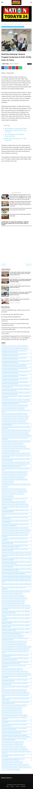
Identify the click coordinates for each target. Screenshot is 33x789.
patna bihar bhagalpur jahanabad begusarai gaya (14, 598)
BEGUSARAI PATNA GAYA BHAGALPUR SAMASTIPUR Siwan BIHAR (16, 400)
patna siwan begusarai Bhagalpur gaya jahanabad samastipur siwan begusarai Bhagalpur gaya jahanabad (16, 736)
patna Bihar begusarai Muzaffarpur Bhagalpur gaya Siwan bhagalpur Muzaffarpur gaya (16, 563)
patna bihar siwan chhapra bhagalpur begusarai (14, 690)
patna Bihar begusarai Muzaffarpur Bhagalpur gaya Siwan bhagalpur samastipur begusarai (16, 570)
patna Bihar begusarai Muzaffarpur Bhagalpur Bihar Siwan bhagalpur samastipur (15, 525)
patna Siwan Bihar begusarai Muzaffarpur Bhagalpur (15, 764)
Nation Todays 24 (21, 784)
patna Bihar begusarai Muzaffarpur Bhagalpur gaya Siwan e (16, 585)
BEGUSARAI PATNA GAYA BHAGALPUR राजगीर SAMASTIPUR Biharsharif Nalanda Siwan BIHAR (14, 351)
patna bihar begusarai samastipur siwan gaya (13, 596)
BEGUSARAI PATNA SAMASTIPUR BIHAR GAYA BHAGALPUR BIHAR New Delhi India (16, 456)
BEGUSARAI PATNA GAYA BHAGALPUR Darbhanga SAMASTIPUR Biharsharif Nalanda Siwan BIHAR (16, 373)
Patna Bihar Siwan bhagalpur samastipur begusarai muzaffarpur (14, 677)
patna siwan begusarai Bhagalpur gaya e (12, 713)
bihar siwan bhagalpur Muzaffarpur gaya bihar (13, 489)
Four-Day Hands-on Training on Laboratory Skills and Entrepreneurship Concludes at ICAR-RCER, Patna (20, 280)
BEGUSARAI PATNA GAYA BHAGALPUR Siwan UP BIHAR (13, 421)
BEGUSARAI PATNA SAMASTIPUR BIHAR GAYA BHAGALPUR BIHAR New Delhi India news (16, 460)
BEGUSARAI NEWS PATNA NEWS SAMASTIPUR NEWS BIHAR (14, 479)
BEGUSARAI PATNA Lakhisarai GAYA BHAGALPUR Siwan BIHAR (15, 448)
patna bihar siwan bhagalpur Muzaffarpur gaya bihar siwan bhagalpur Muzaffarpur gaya (15, 663)
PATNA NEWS (5, 705)
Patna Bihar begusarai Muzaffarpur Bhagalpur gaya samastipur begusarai (15, 543)
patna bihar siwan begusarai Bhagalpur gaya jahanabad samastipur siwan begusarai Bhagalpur (16, 633)
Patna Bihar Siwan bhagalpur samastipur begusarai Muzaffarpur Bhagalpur (14, 680)
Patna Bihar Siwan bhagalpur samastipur (12, 669)
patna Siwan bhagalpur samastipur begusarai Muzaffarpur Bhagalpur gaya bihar (13, 759)
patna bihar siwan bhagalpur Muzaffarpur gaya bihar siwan (15, 652)
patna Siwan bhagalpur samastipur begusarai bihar (14, 749)
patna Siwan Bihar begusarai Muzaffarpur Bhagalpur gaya (16, 767)
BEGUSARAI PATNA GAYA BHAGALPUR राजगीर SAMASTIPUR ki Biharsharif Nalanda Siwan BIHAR (14, 369)
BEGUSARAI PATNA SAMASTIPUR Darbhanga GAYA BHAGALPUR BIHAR (16, 469)
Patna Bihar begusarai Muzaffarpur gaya (12, 593)
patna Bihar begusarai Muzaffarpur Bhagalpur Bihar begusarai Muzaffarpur (15, 511)
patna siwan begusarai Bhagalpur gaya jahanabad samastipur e (14, 722)
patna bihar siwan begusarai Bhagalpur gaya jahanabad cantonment (16, 609)
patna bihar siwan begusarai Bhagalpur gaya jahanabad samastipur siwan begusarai (16, 630)
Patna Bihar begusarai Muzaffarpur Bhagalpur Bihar (15, 504)
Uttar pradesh (16, 769)
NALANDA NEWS (13, 494)
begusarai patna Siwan (7, 482)
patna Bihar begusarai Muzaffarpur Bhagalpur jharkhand (13, 588)
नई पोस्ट (3, 264)
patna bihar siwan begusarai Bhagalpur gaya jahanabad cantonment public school (16, 612)
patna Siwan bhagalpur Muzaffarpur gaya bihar (13, 747)
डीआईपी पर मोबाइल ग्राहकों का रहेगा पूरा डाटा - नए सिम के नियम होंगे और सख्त (15, 139)
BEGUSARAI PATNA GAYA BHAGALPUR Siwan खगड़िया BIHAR (14, 405)
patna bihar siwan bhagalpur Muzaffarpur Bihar (14, 642)
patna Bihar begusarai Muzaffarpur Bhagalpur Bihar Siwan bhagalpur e (15, 522)
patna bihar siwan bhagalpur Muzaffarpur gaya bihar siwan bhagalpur (15, 656)
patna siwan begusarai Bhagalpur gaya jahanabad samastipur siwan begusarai (14, 729)
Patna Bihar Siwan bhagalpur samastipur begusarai (14, 671)
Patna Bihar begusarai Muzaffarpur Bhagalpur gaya (15, 528)
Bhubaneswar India (25, 484)
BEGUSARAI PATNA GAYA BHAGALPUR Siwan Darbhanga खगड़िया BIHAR (16, 411)
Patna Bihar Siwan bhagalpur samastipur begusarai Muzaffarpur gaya (14, 684)
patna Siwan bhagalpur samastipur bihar (12, 762)
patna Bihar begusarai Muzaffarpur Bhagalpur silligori (15, 591)
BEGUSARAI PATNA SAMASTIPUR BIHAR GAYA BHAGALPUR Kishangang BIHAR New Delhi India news (14, 466)
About (7, 786)
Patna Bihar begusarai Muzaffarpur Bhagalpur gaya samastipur (15, 539)
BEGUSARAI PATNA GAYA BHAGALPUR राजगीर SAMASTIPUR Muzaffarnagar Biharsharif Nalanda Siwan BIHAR (14, 365)
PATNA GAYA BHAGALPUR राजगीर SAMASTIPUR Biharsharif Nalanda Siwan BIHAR (14, 499)
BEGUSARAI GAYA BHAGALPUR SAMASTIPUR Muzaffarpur (15, 348)
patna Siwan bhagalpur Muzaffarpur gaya (12, 744)
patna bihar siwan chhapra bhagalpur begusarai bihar (15, 692)
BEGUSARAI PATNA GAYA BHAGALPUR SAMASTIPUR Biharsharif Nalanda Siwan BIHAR (16, 387)
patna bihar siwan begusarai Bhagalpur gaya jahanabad (16, 605)
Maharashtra (5, 494)
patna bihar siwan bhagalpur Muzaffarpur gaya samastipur (13, 666)
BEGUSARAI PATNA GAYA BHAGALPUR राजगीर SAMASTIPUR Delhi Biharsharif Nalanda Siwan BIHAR (15, 362)
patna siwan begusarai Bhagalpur (17, 705)
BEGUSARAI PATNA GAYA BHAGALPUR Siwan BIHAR (13, 408)
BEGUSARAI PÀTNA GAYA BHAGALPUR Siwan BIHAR (13, 477)
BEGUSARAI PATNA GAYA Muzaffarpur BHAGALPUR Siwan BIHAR (16, 435)
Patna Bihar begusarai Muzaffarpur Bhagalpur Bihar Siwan (15, 515)
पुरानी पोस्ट (28, 264)
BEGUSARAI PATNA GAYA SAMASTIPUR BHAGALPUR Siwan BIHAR (16, 441)
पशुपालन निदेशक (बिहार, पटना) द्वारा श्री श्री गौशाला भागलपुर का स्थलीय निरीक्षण (14, 135)
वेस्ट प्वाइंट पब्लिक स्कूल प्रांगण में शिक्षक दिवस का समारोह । (12, 314)
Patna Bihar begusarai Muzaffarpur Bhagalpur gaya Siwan (16, 552)
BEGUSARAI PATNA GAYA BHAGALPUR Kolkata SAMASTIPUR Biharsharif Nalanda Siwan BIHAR (15, 380)
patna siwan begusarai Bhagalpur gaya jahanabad (14, 715)
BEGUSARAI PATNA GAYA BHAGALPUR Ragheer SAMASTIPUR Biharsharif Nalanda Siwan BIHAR (15, 383)
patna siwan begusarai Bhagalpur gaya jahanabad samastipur (14, 718)
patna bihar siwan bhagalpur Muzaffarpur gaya (13, 644)
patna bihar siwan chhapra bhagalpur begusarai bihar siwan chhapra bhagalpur (15, 703)
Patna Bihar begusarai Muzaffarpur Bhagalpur (13, 502)
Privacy (17, 786)
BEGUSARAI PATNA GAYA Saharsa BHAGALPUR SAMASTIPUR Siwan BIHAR (15, 439)
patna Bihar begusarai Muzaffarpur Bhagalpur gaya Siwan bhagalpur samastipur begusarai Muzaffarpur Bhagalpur (16, 577)
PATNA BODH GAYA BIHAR (7, 496)
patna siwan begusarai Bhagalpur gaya (11, 710)
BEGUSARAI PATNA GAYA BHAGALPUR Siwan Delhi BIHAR (14, 414)
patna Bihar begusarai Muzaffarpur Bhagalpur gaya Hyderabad (15, 536)
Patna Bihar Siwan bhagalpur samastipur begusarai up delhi (15, 687)
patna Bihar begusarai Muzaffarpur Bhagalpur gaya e (15, 532)
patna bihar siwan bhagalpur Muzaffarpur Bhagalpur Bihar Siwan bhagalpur (15, 639)
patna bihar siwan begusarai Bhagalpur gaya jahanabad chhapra (16, 616)
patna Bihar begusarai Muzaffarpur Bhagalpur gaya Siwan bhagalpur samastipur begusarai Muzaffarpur (16, 573)
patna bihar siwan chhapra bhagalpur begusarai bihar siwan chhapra (15, 699)
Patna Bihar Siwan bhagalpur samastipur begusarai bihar (16, 674)
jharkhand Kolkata (22, 491)
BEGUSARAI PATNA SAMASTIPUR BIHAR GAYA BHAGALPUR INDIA (15, 463)
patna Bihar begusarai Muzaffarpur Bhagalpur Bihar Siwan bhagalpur (15, 518)
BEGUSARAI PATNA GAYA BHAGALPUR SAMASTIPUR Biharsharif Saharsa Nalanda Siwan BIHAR (16, 390)
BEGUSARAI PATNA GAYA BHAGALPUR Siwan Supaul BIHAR (15, 419)
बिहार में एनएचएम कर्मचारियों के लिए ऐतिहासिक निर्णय (11, 317)
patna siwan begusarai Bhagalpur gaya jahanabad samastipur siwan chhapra (14, 739)
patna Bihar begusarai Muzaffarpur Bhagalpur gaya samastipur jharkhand (15, 550)
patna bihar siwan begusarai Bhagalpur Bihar (13, 601)
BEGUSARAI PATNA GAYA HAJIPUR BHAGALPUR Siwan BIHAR (15, 433)
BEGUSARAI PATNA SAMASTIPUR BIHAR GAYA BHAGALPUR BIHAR (16, 453)
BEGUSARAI (4, 346)
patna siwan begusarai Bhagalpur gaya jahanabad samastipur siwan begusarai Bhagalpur (14, 732)
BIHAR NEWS (5, 486)
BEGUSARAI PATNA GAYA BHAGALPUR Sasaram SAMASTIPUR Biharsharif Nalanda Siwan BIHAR (15, 403)
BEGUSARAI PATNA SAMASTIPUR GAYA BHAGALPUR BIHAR (14, 472)
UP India (9, 769)
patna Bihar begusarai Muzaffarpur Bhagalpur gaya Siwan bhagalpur (16, 556)
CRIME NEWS (5, 491)
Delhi (10, 491)
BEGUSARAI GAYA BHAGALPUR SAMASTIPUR (18, 346)
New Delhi (21, 494)
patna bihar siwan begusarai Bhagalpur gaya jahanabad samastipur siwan (16, 626)
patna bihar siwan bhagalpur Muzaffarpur (12, 636)
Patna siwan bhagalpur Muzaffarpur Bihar (12, 742)
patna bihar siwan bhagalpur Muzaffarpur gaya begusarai (16, 647)
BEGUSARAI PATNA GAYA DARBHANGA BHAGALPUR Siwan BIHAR (16, 430)
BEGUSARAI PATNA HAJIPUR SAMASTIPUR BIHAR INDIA (13, 446)
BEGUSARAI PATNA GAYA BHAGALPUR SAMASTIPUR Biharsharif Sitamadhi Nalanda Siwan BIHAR (16, 394)
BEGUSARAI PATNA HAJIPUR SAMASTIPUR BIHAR (12, 444)
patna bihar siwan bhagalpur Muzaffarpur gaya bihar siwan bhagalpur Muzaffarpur (15, 659)
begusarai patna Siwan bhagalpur (10, 484)
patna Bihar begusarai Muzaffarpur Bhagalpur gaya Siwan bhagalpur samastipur (16, 566)
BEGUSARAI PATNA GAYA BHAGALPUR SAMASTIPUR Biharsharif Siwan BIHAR (16, 397)
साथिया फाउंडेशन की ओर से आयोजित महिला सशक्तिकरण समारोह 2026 (20, 215)
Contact (12, 786)
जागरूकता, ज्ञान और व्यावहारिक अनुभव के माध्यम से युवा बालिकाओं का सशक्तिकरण (20, 286)
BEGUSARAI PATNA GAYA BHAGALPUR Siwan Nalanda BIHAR (15, 416)
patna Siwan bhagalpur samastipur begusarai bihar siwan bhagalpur (16, 752)
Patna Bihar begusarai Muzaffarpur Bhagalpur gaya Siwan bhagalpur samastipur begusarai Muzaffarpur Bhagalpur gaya (16, 581)
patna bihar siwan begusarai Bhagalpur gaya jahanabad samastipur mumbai (16, 623)
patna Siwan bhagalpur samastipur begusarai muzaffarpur (13, 756)
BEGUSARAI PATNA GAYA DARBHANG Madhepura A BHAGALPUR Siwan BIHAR (16, 428)
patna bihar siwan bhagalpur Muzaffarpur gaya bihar (15, 649)
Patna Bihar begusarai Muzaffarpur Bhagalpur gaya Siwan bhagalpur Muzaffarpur (16, 559)
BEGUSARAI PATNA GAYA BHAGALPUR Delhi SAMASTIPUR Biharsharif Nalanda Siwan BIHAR (14, 376)
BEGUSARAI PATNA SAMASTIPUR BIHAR (10, 451)
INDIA (14, 491)
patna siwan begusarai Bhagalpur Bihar (12, 708)
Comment (29, 63)
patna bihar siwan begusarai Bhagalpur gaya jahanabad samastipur (16, 619)
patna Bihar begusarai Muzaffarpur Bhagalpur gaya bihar (16, 530)
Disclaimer (23, 786)
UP (5, 769)
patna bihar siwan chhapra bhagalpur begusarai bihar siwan (13, 26)
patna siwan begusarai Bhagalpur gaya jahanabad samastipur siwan (14, 725)
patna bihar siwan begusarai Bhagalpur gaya (13, 603)
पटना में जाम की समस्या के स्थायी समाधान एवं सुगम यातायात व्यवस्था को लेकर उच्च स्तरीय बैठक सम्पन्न (21, 209)
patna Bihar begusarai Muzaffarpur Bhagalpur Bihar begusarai (15, 508)
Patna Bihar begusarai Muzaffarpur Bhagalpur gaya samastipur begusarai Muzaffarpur (15, 546)
